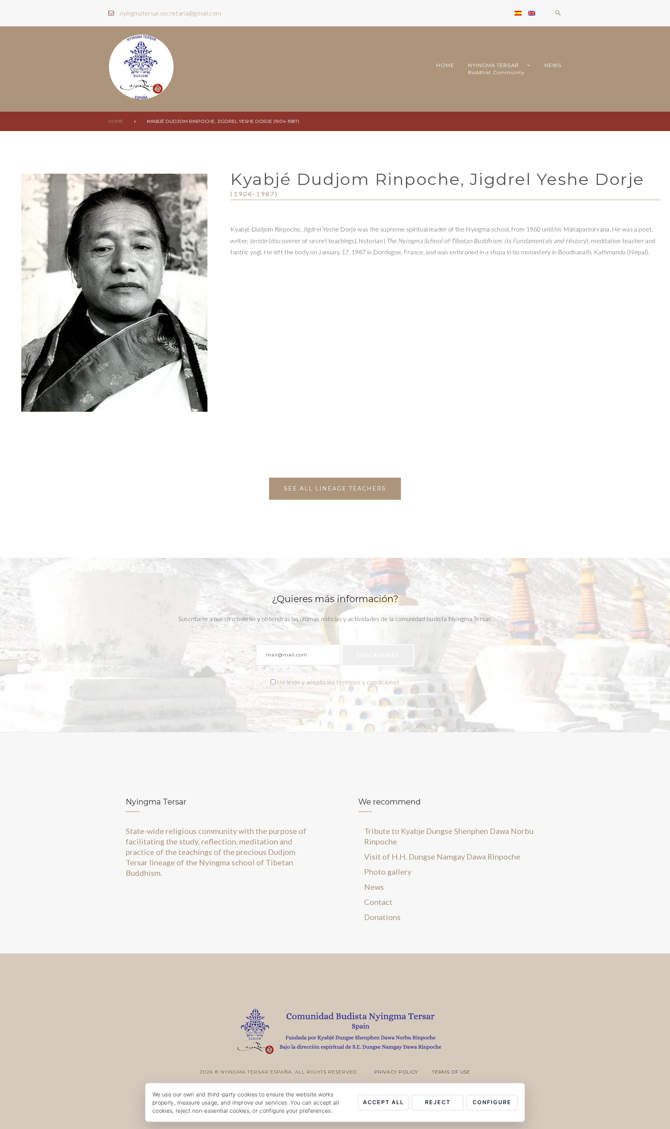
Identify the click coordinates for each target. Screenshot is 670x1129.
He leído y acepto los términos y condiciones (338, 681)
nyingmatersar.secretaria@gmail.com (170, 13)
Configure (492, 1102)
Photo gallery (387, 871)
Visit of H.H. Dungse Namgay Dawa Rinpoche (442, 856)
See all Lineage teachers (335, 488)
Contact (378, 901)
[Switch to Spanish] (518, 13)
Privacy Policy (396, 1072)
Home (115, 121)
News (553, 65)
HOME (445, 65)
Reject (438, 1102)
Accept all (383, 1102)
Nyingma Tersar (496, 69)
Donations (382, 917)
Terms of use (451, 1072)
